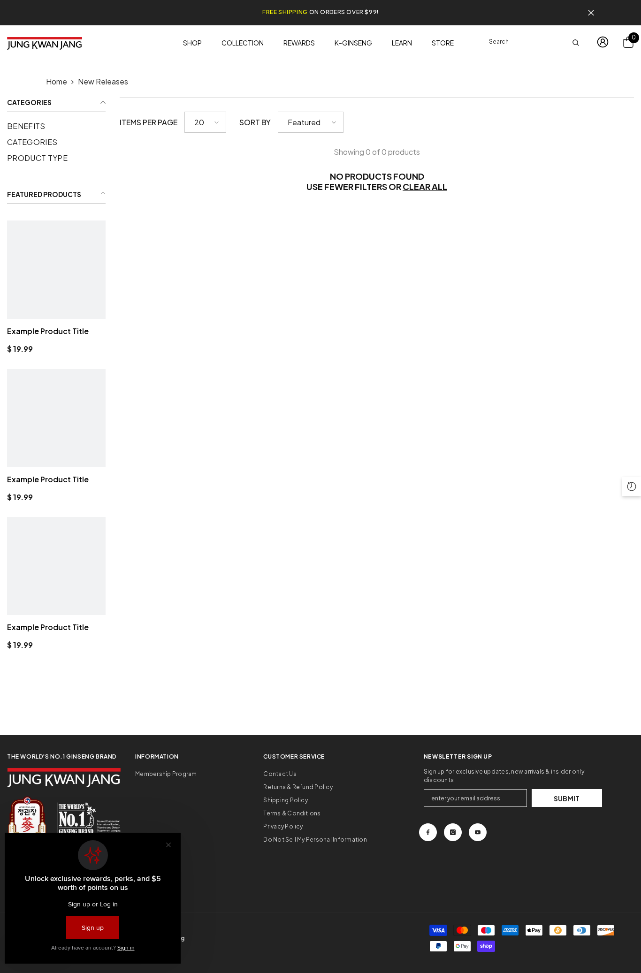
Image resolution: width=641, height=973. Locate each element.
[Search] (536, 42)
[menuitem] (56, 126)
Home (56, 81)
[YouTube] (478, 832)
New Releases (103, 81)
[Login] (603, 42)
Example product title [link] (48, 331)
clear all (425, 187)
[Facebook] (428, 832)
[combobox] (528, 42)
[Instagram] (453, 832)
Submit (567, 798)
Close (591, 13)
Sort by (255, 122)
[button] (205, 122)
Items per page (148, 122)
